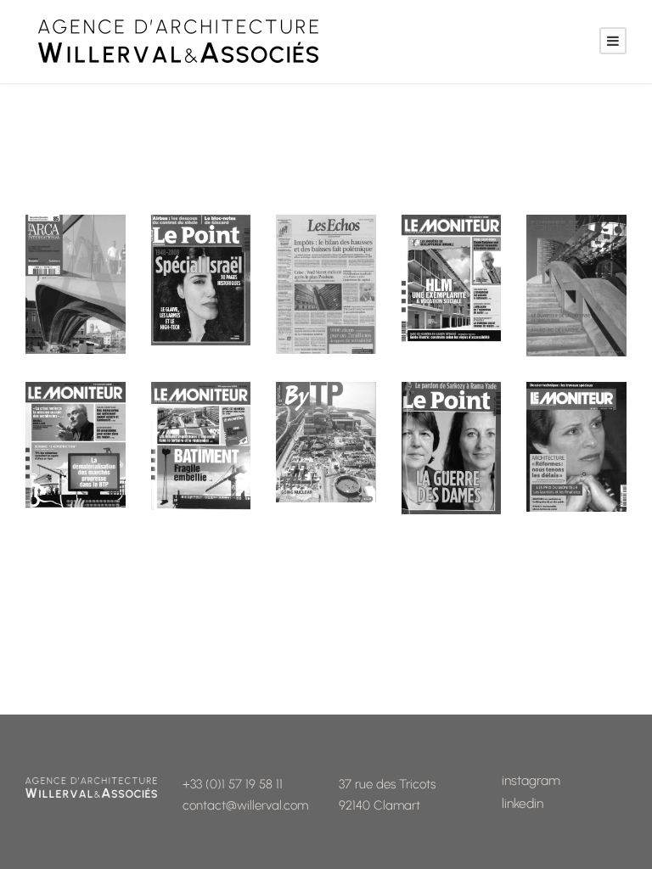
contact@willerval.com (245, 805)
